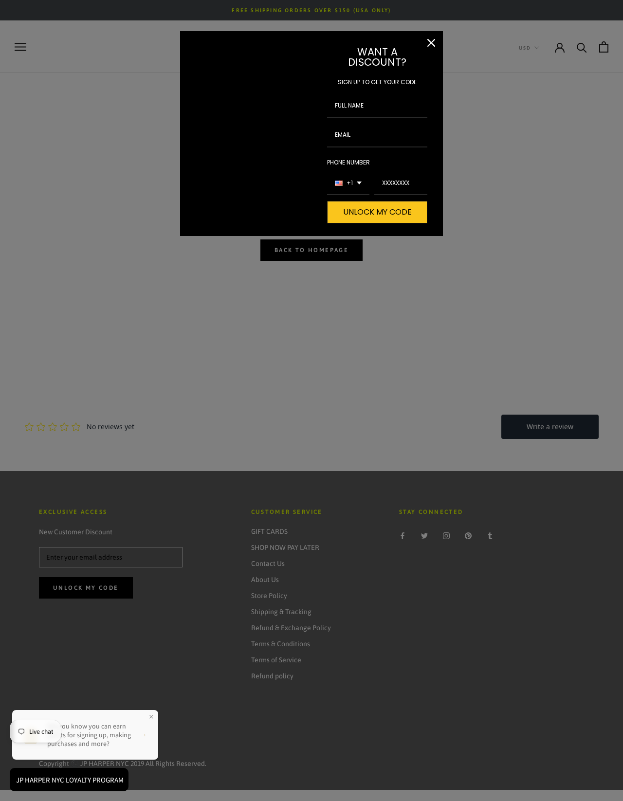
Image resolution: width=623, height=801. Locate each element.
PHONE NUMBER (348, 162)
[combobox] (348, 183)
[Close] (431, 43)
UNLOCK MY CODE (377, 212)
